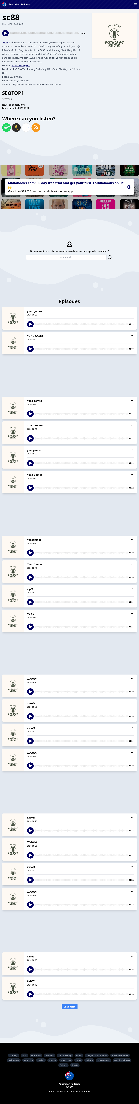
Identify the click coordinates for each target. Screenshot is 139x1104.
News (78, 1060)
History (52, 1060)
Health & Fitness (122, 1060)
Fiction (41, 1060)
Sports (75, 1065)
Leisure (89, 1060)
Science (63, 1065)
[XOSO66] (13, 686)
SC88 (5, 42)
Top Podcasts (64, 1091)
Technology (13, 1060)
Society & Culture (120, 1055)
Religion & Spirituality (96, 1055)
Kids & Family (65, 1055)
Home (52, 1091)
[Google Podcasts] (26, 127)
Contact (86, 1091)
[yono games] (13, 318)
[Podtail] (16, 127)
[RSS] (36, 127)
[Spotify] (6, 127)
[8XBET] (13, 988)
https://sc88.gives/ (21, 65)
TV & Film (28, 1060)
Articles (76, 1091)
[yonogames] (13, 457)
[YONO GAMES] (13, 343)
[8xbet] (13, 963)
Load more (69, 1006)
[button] (135, 4)
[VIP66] (13, 621)
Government (103, 1060)
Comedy (14, 1055)
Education (36, 1055)
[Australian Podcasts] (69, 1075)
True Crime (66, 1060)
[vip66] (13, 596)
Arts (24, 1055)
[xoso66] (13, 710)
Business (49, 1055)
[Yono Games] (13, 482)
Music (79, 1055)
